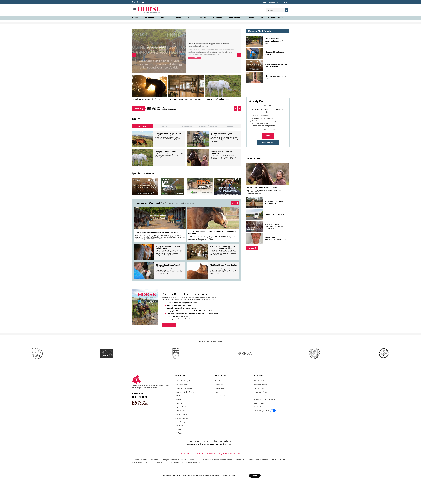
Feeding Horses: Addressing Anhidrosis (221, 152)
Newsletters (274, 2)
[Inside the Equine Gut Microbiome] (227, 186)
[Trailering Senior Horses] (254, 214)
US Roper (178, 433)
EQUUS (178, 399)
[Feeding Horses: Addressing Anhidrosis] (198, 157)
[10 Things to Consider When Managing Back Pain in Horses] (198, 139)
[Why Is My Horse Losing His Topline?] (254, 77)
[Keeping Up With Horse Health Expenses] (254, 202)
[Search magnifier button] (286, 10)
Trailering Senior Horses (274, 214)
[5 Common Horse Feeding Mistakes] (254, 53)
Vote (268, 136)
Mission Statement (260, 384)
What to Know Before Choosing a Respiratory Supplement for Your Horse (212, 232)
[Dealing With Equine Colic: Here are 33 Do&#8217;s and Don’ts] (200, 186)
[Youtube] (133, 397)
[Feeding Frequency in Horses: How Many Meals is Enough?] (142, 139)
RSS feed (185, 454)
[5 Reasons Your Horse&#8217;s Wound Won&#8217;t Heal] (144, 270)
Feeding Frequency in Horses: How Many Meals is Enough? (168, 134)
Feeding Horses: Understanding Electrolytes (275, 238)
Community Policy (260, 392)
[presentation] (134, 55)
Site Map (199, 454)
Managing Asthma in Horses (218, 99)
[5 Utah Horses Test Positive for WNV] (149, 86)
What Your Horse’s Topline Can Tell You (223, 266)
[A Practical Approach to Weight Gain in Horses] (144, 252)
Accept (254, 476)
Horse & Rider (180, 411)
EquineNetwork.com (229, 454)
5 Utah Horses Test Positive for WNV (147, 99)
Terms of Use (259, 388)
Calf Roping (179, 396)
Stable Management (182, 418)
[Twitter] (135, 2)
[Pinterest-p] (137, 2)
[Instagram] (140, 2)
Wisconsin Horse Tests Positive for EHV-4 (186, 99)
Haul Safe (178, 403)
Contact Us (219, 384)
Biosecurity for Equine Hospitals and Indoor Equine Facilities (222, 247)
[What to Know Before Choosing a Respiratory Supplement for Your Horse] (213, 218)
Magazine (285, 2)
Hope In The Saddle (182, 407)
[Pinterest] (139, 397)
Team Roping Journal (182, 422)
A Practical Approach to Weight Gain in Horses (168, 247)
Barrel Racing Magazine (183, 388)
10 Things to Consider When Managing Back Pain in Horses (222, 134)
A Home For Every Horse (184, 381)
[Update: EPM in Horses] (172, 186)
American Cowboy (181, 384)
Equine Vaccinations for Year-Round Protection (276, 65)
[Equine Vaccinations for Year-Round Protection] (145, 186)
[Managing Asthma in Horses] (223, 86)
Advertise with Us (260, 396)
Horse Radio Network (222, 396)
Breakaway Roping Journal (184, 392)
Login (264, 2)
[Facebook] (143, 397)
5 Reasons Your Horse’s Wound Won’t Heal (168, 266)
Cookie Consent (259, 407)
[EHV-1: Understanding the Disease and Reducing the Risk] (160, 218)
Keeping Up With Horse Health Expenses (274, 202)
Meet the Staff (259, 381)
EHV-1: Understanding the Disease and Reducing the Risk (209, 45)
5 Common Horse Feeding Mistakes (274, 53)
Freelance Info (220, 388)
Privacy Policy (259, 403)
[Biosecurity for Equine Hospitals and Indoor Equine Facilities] (197, 252)
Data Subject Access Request (264, 399)
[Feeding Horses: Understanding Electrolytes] (254, 238)
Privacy (211, 454)
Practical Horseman (182, 414)
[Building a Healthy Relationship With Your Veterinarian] (254, 226)
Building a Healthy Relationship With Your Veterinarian (274, 226)
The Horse (179, 425)
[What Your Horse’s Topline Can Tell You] (197, 270)
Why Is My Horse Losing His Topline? (275, 77)
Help (216, 392)
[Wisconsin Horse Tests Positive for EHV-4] (186, 86)
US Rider (178, 429)
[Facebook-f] (132, 2)
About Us (218, 381)
